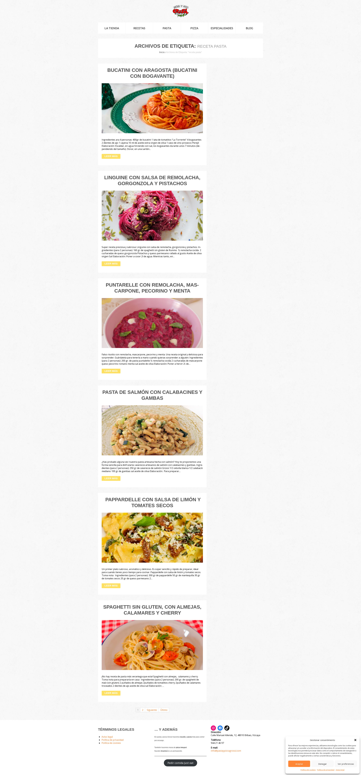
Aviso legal (340, 770)
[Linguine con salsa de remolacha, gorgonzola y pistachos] (152, 216)
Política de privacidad (325, 770)
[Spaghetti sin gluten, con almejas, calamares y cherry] (152, 645)
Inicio (162, 52)
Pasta (167, 28)
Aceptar (299, 763)
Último (163, 709)
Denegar (322, 763)
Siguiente (152, 709)
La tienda (111, 28)
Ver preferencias (346, 763)
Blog (249, 28)
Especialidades (222, 28)
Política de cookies (308, 770)
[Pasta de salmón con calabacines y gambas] (152, 430)
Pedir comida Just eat (180, 763)
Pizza (194, 28)
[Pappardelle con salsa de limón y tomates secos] (152, 538)
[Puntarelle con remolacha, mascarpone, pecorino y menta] (152, 323)
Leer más (111, 156)
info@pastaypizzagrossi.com (226, 750)
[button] (355, 740)
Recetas (139, 28)
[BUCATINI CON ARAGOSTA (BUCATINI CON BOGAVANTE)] (152, 108)
